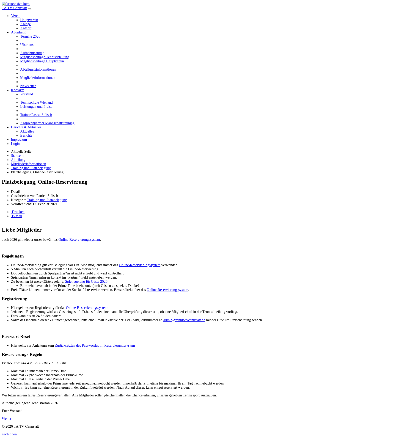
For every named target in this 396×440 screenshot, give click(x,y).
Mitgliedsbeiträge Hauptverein (42, 61)
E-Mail (16, 216)
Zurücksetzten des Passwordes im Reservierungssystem (95, 345)
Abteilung (18, 32)
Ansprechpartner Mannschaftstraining (47, 123)
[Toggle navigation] (29, 9)
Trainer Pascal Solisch (36, 115)
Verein (15, 16)
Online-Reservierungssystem (79, 239)
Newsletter (28, 86)
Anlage (25, 24)
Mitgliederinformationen (37, 78)
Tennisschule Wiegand (36, 102)
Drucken (18, 212)
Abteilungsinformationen (38, 69)
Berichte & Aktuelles (26, 127)
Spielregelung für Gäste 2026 (86, 281)
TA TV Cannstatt (14, 8)
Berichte (26, 135)
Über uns (26, 45)
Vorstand (26, 94)
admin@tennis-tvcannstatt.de (184, 320)
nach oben (9, 434)
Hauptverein (29, 20)
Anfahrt (25, 28)
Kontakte (17, 90)
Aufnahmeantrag (32, 53)
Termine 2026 (30, 36)
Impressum (19, 139)
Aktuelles (27, 131)
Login (15, 144)
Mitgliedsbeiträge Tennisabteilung (44, 57)
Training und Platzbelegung (47, 200)
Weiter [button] (7, 419)
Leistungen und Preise (36, 106)
